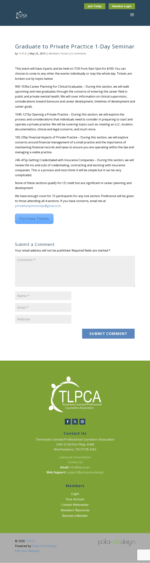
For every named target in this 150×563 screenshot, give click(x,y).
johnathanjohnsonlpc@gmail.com (38, 206)
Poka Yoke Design (44, 546)
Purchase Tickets (34, 218)
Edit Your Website (27, 551)
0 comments (78, 53)
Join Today (95, 6)
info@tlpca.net (80, 467)
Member (118, 6)
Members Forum (58, 53)
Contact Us (75, 462)
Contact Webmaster (75, 505)
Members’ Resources (75, 510)
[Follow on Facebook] (68, 422)
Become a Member (75, 516)
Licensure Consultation (75, 457)
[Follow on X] (75, 422)
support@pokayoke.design (85, 472)
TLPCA (22, 53)
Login (127, 6)
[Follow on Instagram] (82, 422)
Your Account (75, 499)
